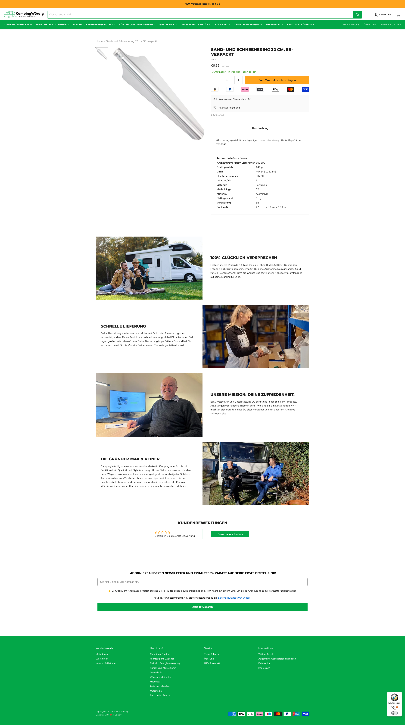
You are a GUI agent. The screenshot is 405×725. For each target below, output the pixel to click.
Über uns (370, 24)
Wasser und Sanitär (195, 24)
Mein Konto (102, 654)
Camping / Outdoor (17, 24)
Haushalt (221, 24)
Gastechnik (167, 24)
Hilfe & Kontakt (390, 24)
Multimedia (273, 24)
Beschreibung (260, 128)
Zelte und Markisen (247, 24)
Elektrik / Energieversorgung (93, 24)
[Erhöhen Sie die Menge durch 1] (239, 80)
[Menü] (400, 694)
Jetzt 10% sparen (202, 607)
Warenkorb (102, 658)
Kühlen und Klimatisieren (136, 24)
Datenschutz (265, 663)
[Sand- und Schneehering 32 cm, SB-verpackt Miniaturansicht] (101, 53)
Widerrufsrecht (266, 654)
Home (99, 41)
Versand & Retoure (105, 663)
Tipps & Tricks (350, 24)
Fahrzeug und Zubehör (51, 24)
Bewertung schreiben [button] (230, 534)
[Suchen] (357, 14)
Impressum (264, 667)
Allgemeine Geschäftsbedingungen (277, 658)
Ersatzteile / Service (300, 24)
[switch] (394, 713)
